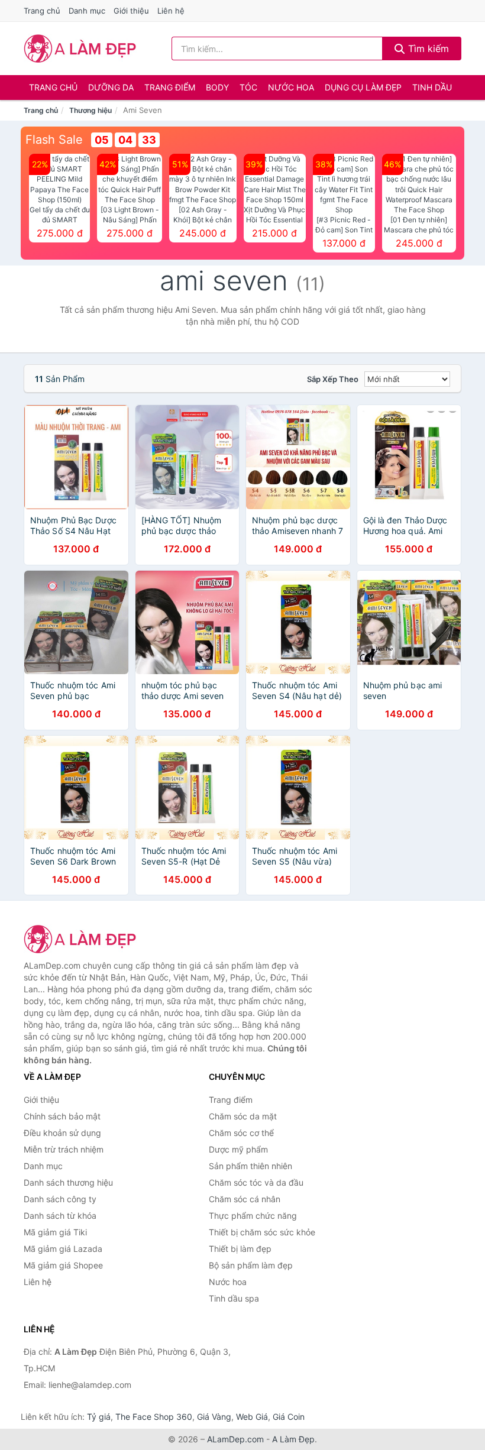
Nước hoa (291, 87)
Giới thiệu (131, 10)
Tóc (248, 87)
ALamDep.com (235, 1439)
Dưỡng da (111, 87)
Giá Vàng (214, 1417)
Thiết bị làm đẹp (240, 1249)
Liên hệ (171, 10)
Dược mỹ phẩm (238, 1149)
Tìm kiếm (427, 48)
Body (217, 87)
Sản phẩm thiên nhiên (250, 1166)
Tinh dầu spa (234, 1298)
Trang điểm (169, 87)
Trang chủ (42, 10)
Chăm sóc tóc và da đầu (256, 1182)
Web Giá (252, 1417)
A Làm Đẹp (293, 1439)
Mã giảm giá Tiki (55, 1232)
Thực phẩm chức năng (253, 1216)
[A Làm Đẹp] (83, 939)
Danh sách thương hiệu (68, 1182)
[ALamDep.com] (80, 48)
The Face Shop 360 (153, 1417)
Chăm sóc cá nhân (244, 1199)
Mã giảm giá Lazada (63, 1249)
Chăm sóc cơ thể (241, 1133)
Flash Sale (54, 139)
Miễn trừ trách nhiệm (64, 1149)
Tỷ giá (99, 1417)
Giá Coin (289, 1417)
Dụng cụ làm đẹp (363, 87)
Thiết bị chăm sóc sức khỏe (262, 1232)
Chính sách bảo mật (62, 1116)
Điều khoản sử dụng (62, 1133)
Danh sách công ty (60, 1199)
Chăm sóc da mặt (243, 1116)
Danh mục (87, 10)
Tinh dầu (432, 87)
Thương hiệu (90, 110)
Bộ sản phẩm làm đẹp (251, 1265)
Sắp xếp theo (332, 379)
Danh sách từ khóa (60, 1216)
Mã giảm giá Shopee (63, 1265)
